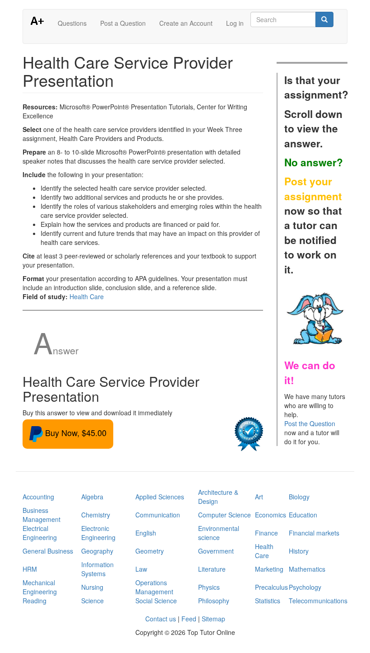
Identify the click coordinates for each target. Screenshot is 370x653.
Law (141, 568)
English (145, 532)
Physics (209, 587)
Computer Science (224, 514)
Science (92, 600)
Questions (72, 23)
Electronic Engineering (98, 533)
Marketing (269, 568)
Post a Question (123, 23)
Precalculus (271, 587)
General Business (48, 550)
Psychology (305, 587)
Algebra (92, 496)
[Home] (40, 20)
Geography (97, 550)
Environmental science (218, 533)
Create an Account (186, 23)
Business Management (41, 515)
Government (216, 550)
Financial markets (314, 532)
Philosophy (213, 600)
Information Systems (97, 569)
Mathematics (307, 568)
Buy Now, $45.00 (74, 432)
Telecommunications (318, 600)
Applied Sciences (159, 496)
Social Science (156, 600)
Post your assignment (313, 188)
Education (303, 514)
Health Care (86, 296)
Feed (188, 618)
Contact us (160, 618)
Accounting (38, 496)
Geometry (149, 550)
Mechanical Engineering (40, 587)
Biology (299, 496)
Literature (212, 568)
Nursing (92, 587)
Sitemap (213, 618)
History (299, 550)
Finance (266, 532)
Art (259, 496)
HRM (30, 568)
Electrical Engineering (40, 533)
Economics (270, 514)
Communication (157, 514)
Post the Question (309, 423)
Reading (34, 600)
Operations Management (154, 587)
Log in (235, 23)
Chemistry (95, 514)
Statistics (267, 600)
